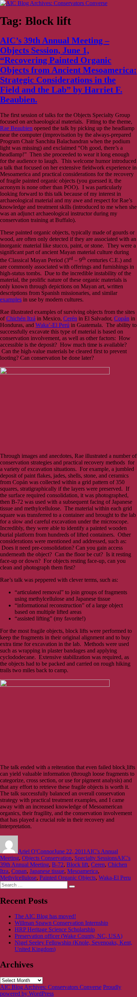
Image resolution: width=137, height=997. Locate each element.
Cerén (70, 318)
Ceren (98, 864)
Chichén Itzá (20, 318)
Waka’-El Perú (52, 325)
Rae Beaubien (16, 128)
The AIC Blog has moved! (45, 916)
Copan (19, 871)
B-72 (58, 864)
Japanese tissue (47, 871)
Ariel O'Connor (36, 851)
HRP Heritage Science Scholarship (55, 929)
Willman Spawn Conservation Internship (61, 923)
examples (11, 299)
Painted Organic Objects (67, 878)
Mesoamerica (82, 871)
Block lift (77, 864)
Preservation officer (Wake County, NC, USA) (68, 936)
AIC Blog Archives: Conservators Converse (51, 987)
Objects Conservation (47, 858)
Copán (121, 318)
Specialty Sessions (96, 858)
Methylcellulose (18, 878)
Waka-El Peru (115, 878)
